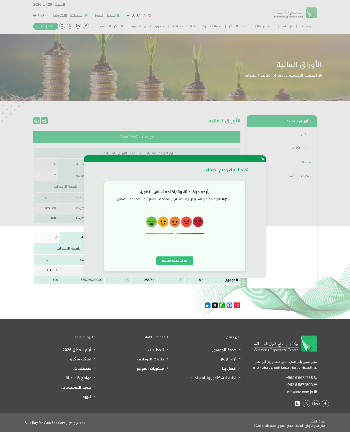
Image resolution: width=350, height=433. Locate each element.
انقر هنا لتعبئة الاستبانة (174, 260)
